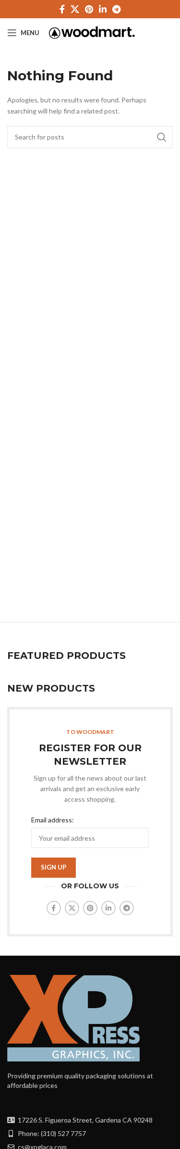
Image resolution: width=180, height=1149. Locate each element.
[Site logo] (92, 32)
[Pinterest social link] (89, 9)
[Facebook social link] (62, 9)
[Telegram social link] (116, 9)
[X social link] (75, 9)
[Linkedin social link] (102, 9)
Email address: (52, 820)
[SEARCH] (162, 137)
